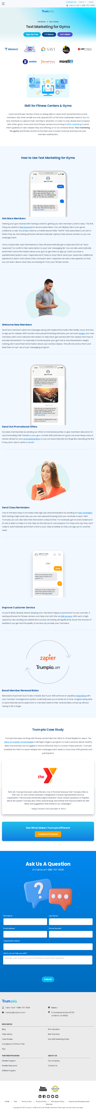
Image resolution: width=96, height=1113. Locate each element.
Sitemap (49, 1104)
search (67, 5)
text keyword (26, 227)
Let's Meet (65, 34)
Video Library (7, 1034)
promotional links (31, 438)
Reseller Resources (9, 1065)
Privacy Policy (41, 1101)
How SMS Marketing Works (58, 1039)
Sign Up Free (32, 34)
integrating (81, 695)
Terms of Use (27, 1101)
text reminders (85, 512)
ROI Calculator (54, 1029)
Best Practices (54, 1034)
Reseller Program (9, 1061)
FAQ (3, 1049)
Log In (91, 2)
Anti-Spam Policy (57, 1101)
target (82, 333)
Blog (3, 1029)
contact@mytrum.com (15, 1012)
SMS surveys (66, 616)
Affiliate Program (9, 1070)
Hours (81, 2)
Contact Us (71, 2)
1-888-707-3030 (87, 5)
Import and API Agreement (79, 1101)
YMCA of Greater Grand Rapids (18, 742)
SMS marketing (74, 124)
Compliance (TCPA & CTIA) (13, 1044)
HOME (7, 1101)
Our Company (54, 1061)
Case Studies (7, 1039)
